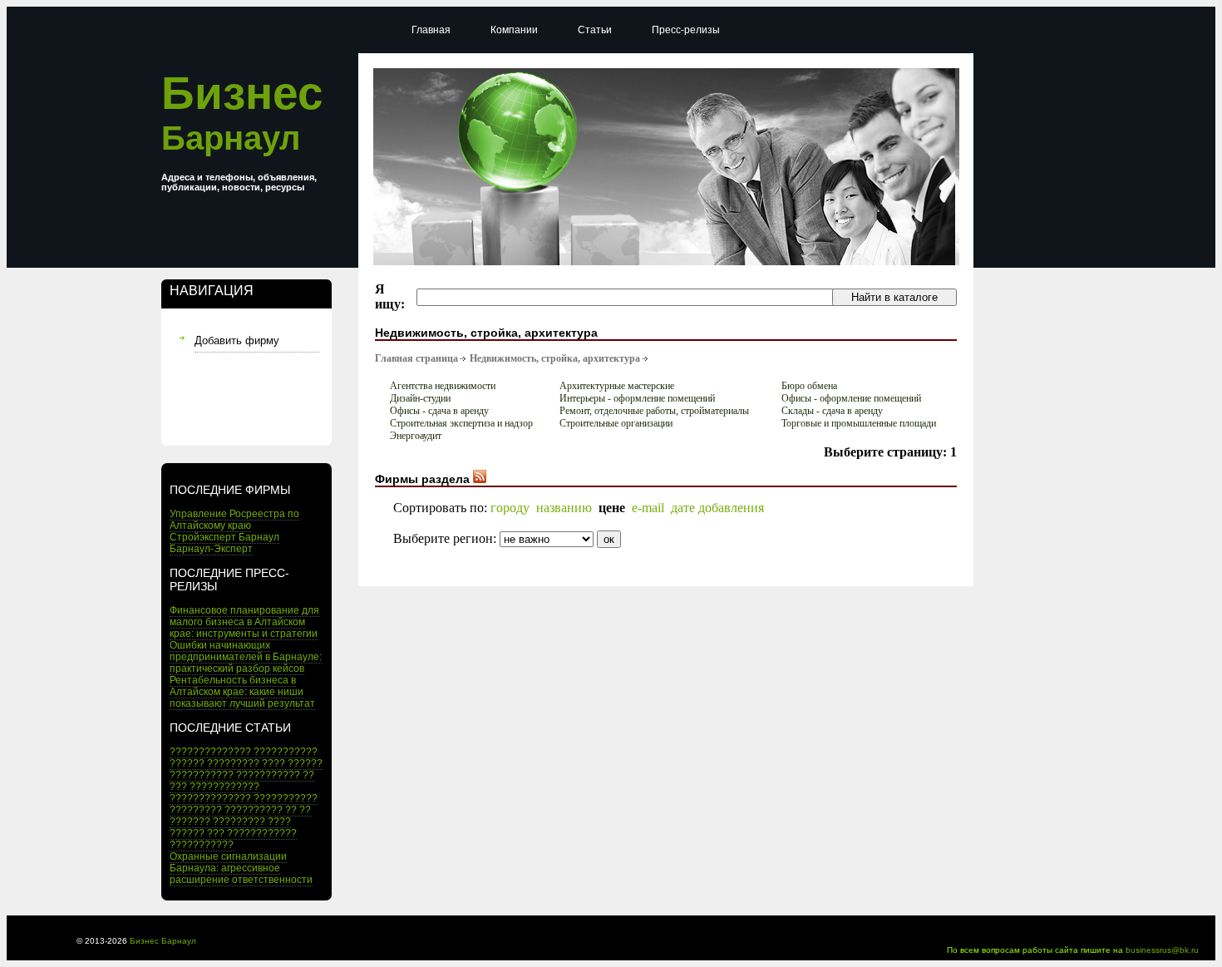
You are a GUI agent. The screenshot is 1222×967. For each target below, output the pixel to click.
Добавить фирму (237, 340)
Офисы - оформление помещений (851, 398)
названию (564, 508)
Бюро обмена (809, 386)
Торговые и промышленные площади (858, 423)
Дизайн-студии (420, 398)
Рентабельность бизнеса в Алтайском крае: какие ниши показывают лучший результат (242, 691)
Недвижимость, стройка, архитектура (555, 358)
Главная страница (416, 358)
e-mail (648, 508)
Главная (431, 30)
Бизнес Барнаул (163, 940)
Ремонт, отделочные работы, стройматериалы (654, 411)
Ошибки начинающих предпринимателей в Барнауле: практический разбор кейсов (246, 656)
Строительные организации (616, 423)
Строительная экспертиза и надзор (461, 423)
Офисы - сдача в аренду (439, 411)
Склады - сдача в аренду (832, 411)
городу (510, 508)
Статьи (595, 30)
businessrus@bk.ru (1162, 950)
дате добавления (717, 508)
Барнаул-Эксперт (211, 549)
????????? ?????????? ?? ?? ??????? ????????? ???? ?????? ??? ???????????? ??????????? (240, 827)
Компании (514, 30)
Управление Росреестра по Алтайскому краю (234, 519)
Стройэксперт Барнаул (224, 537)
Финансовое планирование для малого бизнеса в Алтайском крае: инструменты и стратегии (244, 621)
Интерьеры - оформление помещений (637, 398)
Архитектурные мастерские (616, 386)
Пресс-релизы (686, 30)
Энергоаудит (415, 436)
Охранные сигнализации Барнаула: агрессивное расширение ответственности (241, 868)
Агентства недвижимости (442, 386)
